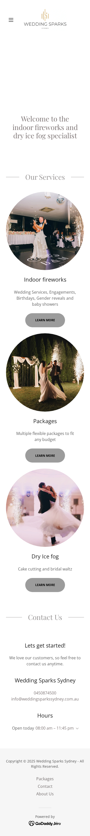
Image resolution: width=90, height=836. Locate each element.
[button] (12, 20)
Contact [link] (45, 786)
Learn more (45, 320)
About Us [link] (45, 794)
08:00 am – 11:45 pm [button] (55, 728)
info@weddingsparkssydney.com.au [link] (45, 699)
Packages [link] (45, 779)
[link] (45, 20)
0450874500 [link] (45, 693)
